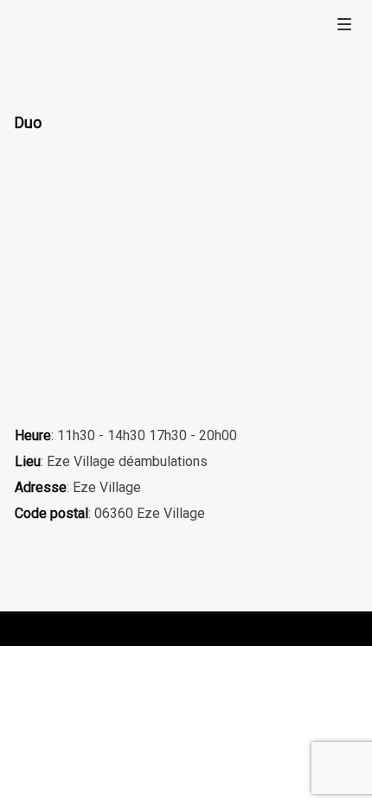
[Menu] (344, 23)
